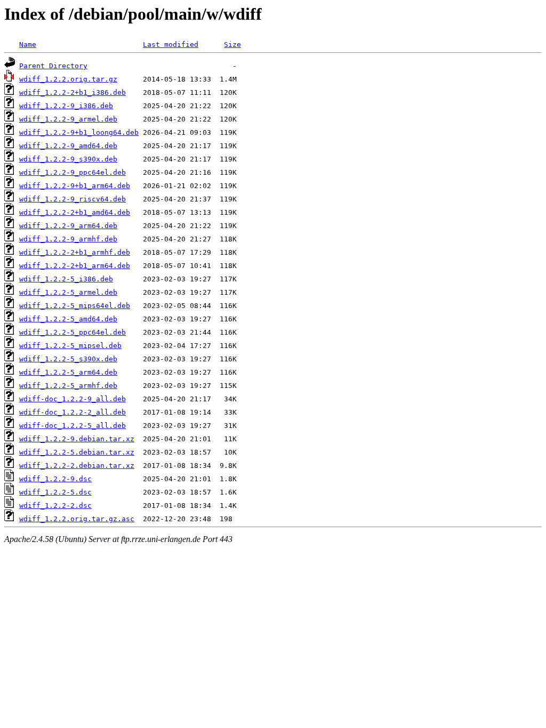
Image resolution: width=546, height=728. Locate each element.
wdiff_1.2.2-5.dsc (55, 492)
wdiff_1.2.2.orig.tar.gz (68, 79)
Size (232, 44)
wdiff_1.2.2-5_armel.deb (68, 292)
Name (27, 44)
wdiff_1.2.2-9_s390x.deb (68, 159)
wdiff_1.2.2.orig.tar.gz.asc (76, 519)
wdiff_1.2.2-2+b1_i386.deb (72, 92)
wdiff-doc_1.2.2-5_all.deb (72, 426)
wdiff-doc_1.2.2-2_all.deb (72, 412)
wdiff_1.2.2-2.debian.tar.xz (76, 466)
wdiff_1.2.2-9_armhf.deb (68, 239)
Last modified (170, 44)
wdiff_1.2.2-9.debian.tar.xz (76, 439)
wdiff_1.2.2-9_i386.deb (66, 106)
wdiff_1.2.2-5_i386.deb (66, 279)
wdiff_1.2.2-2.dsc (55, 505)
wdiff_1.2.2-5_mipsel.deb (70, 346)
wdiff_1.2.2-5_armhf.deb (68, 386)
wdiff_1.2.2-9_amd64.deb (68, 146)
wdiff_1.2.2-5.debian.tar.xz (76, 452)
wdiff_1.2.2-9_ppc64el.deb (72, 172)
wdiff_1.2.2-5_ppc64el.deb (72, 332)
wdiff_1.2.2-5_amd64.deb (68, 319)
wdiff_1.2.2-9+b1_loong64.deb (79, 132)
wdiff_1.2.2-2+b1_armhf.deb (74, 252)
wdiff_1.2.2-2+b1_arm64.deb (74, 266)
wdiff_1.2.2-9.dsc (55, 479)
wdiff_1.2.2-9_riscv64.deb (72, 199)
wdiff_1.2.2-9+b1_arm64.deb (74, 186)
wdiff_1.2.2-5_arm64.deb (68, 372)
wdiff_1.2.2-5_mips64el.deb (74, 306)
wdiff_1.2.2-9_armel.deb (68, 119)
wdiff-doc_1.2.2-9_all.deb (72, 399)
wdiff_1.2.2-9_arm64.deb (68, 226)
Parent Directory (53, 66)
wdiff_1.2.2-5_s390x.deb (68, 359)
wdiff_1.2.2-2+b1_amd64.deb (74, 212)
